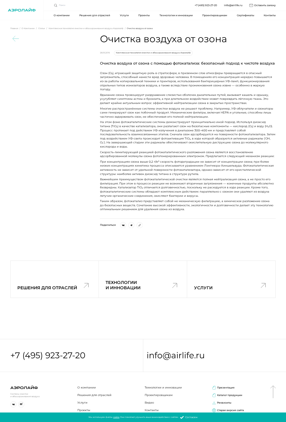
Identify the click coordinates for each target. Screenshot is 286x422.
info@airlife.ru (233, 5)
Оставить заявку (265, 5)
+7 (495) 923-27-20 (206, 5)
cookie (116, 417)
